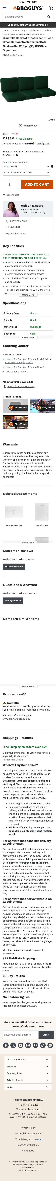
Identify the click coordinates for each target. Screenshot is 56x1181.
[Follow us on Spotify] (50, 1045)
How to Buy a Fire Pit (16, 371)
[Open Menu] (4, 8)
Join (46, 1034)
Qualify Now (43, 143)
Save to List (12, 194)
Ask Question (13, 600)
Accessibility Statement (28, 1133)
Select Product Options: (15, 162)
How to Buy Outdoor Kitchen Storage (25, 367)
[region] (28, 91)
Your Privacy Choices (26, 1139)
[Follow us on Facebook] (6, 1045)
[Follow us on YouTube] (20, 1045)
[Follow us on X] (13, 1045)
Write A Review (14, 566)
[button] (27, 1059)
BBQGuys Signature (13, 55)
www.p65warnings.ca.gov (16, 718)
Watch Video (30, 125)
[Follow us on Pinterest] (35, 1045)
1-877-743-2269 (28, 2)
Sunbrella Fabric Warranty (21, 386)
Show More (28, 295)
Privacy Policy (28, 1127)
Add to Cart (37, 184)
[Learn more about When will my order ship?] (17, 155)
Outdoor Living (19, 30)
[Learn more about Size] (52, 166)
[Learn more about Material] (16, 327)
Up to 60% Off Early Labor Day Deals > (28, 25)
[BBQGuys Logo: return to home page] (28, 8)
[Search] (49, 17)
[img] (28, 89)
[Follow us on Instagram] (28, 1045)
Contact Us (28, 1150)
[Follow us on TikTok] (43, 1045)
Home (5, 30)
